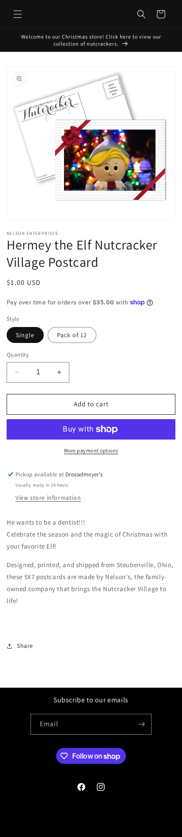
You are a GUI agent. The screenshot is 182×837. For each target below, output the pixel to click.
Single (25, 335)
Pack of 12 (72, 335)
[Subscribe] (141, 724)
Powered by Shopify (122, 830)
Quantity (18, 354)
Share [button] (25, 646)
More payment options (91, 450)
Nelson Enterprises (77, 830)
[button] (17, 14)
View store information (48, 498)
